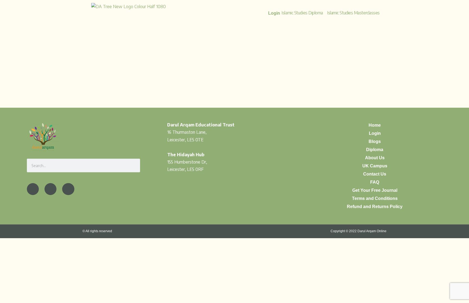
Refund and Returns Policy (375, 206)
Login (375, 133)
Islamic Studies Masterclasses (353, 12)
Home (375, 125)
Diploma (374, 149)
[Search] (133, 165)
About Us (375, 157)
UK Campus (374, 166)
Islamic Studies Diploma (302, 12)
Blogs (375, 141)
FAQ (374, 182)
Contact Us (374, 174)
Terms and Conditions (375, 198)
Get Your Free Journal (374, 190)
